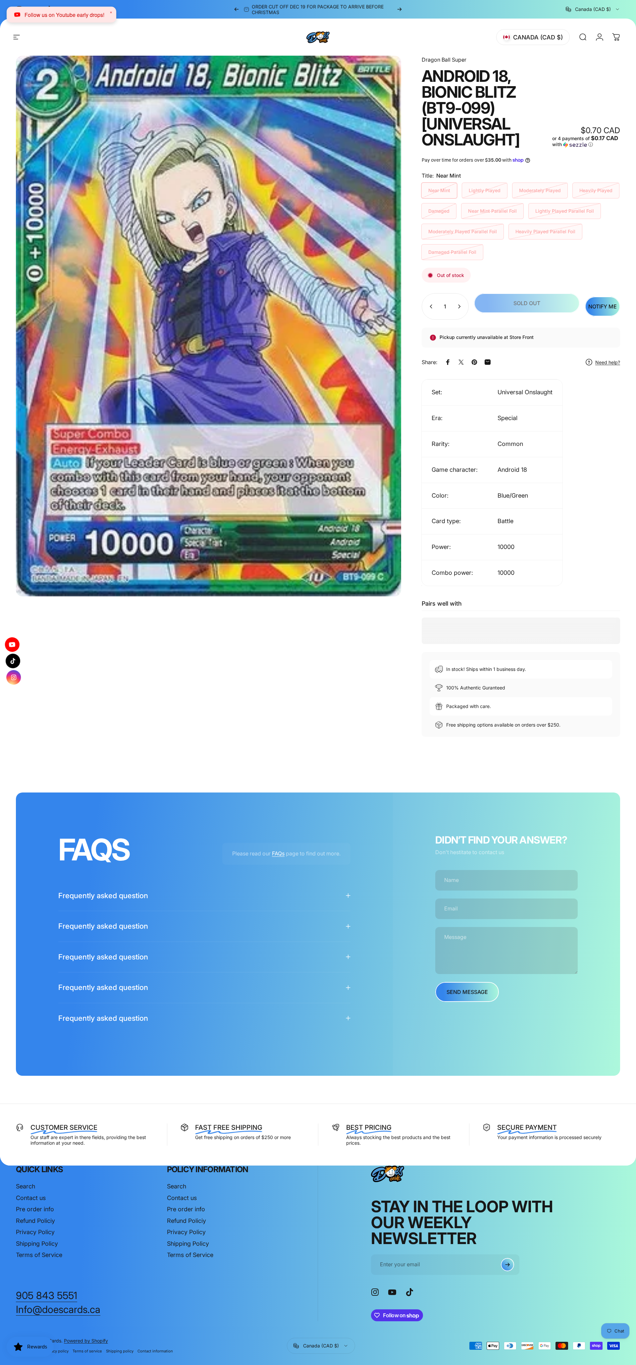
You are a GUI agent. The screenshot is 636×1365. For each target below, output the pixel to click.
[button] (586, 141)
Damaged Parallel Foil (452, 252)
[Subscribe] (507, 1264)
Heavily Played (595, 190)
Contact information (155, 1351)
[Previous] (236, 9)
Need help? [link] (607, 362)
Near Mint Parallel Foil (492, 211)
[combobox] (593, 9)
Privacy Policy (35, 1231)
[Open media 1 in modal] (208, 326)
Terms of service (87, 1351)
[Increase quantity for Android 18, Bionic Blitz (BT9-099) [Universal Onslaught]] (460, 306)
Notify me (602, 306)
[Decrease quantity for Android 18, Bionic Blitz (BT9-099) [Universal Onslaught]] (429, 306)
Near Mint (439, 190)
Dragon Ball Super (444, 59)
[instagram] (12, 677)
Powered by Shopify (86, 1340)
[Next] (399, 9)
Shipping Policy (37, 1243)
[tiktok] (13, 661)
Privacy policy (56, 1351)
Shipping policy (119, 1351)
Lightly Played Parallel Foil (564, 211)
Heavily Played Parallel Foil (545, 231)
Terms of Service (39, 1254)
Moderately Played (540, 190)
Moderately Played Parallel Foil (462, 231)
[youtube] (13, 644)
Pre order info (35, 1209)
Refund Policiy (35, 1220)
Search (25, 1186)
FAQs (278, 853)
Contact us (31, 1197)
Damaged (439, 211)
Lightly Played (485, 190)
